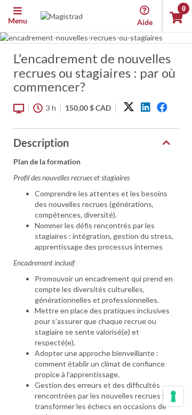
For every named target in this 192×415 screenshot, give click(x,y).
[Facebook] (162, 107)
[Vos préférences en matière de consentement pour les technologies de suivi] (173, 396)
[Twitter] (129, 107)
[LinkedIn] (146, 107)
